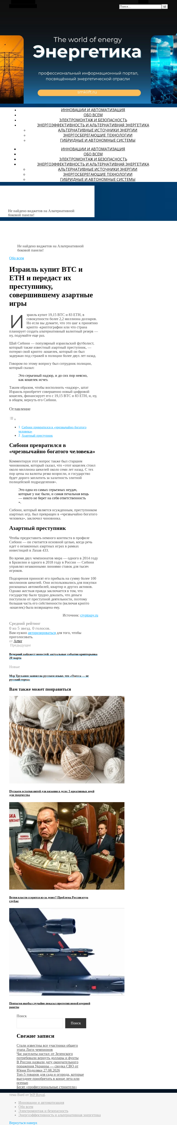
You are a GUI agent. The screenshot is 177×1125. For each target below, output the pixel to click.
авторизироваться (42, 633)
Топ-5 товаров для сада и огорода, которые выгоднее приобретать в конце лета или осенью (50, 1078)
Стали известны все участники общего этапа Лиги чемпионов (47, 1047)
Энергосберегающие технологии (98, 135)
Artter (18, 641)
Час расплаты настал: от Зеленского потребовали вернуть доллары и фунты (48, 1056)
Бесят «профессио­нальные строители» (47, 1087)
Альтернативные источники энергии (97, 130)
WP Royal (37, 1095)
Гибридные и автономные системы (98, 140)
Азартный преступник (37, 435)
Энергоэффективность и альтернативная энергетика (93, 125)
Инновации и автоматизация (93, 109)
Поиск (22, 1016)
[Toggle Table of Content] (12, 419)
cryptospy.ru (89, 615)
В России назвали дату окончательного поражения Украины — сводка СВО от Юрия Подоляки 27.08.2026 (47, 1066)
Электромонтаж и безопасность (93, 120)
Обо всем (93, 114)
